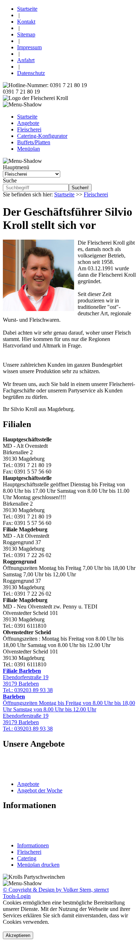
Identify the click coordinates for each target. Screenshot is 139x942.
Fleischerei (29, 129)
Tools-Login (17, 896)
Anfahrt (26, 60)
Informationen (33, 845)
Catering (26, 858)
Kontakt (26, 22)
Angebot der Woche (39, 790)
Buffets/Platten (33, 142)
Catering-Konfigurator (42, 136)
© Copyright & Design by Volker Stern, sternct (56, 890)
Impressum (29, 47)
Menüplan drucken (38, 865)
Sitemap (26, 34)
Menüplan (28, 149)
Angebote (28, 123)
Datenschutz (31, 73)
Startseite (27, 9)
